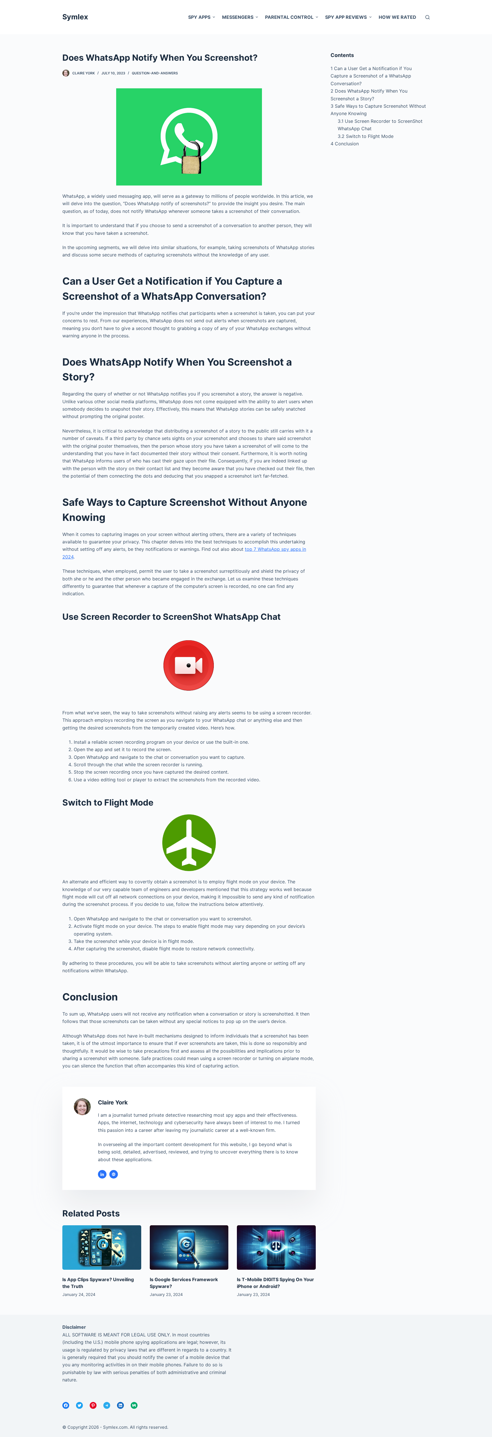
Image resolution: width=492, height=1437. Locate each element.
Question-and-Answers (155, 73)
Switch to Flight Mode (365, 136)
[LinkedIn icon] (102, 1174)
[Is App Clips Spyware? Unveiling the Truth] (101, 1247)
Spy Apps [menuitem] (199, 17)
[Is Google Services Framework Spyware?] (189, 1247)
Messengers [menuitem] (237, 17)
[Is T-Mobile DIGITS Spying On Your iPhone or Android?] (276, 1247)
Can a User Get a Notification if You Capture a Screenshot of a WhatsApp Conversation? (371, 76)
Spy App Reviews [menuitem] (346, 17)
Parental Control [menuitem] (289, 17)
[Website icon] (113, 1174)
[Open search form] (427, 17)
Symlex (75, 17)
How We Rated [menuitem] (397, 17)
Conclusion (345, 143)
